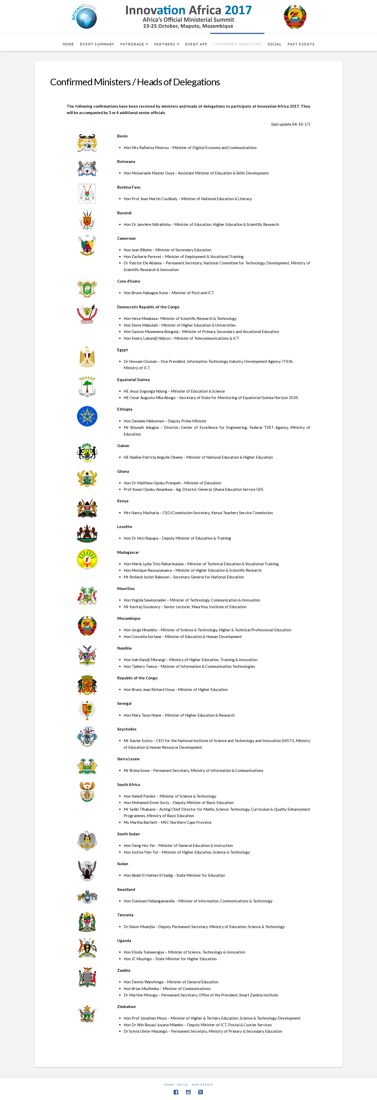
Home (169, 1084)
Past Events (202, 1084)
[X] (200, 1092)
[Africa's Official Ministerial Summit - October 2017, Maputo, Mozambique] (188, 16)
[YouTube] (188, 1092)
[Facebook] (176, 1092)
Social (183, 1084)
